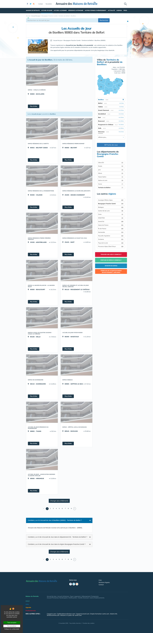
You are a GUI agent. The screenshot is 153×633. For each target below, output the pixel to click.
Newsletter (49, 4)
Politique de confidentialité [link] (11, 629)
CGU (100, 580)
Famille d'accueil (83, 598)
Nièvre (110, 173)
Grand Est (110, 221)
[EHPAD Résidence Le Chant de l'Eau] (76, 223)
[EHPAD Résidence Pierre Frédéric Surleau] (42, 223)
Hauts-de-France (110, 225)
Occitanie (110, 239)
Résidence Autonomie (75, 10)
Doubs (110, 166)
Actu (27, 604)
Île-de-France (110, 228)
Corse (110, 214)
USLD (27, 601)
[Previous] (43, 508)
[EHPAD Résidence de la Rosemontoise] (42, 176)
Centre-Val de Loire (110, 211)
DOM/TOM (110, 218)
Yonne (110, 184)
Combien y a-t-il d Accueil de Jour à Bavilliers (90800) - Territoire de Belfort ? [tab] (55, 520)
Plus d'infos (33, 106)
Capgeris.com (51, 614)
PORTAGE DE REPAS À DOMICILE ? (111, 260)
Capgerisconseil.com (82, 614)
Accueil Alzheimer (60, 10)
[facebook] (27, 4)
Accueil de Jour (46, 10)
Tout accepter (11, 622)
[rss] (33, 4)
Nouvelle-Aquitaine (110, 236)
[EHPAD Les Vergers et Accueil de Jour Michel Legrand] (76, 270)
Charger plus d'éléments (59, 501)
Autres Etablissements (97, 598)
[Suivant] (74, 508)
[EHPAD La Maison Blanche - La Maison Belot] (42, 270)
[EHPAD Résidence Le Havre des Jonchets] (76, 176)
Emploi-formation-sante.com (99, 614)
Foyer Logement (75, 596)
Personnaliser (11, 626)
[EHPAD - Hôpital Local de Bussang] (76, 412)
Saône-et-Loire (110, 180)
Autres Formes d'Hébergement (95, 10)
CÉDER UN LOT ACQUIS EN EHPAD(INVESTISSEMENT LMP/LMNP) (111, 271)
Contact (40, 4)
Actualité (111, 10)
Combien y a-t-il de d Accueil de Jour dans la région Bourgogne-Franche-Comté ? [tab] (56, 544)
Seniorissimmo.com (53, 615)
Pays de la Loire (110, 243)
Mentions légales (104, 582)
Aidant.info (113, 614)
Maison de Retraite (33, 10)
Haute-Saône (110, 177)
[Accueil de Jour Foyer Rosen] (76, 317)
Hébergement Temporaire (90, 596)
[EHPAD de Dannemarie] (42, 364)
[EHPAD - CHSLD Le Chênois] (42, 75)
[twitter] (30, 4)
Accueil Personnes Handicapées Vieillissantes (62, 598)
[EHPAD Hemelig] (76, 364)
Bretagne (110, 207)
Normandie (110, 232)
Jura (110, 170)
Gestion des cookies (88, 623)
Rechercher (104, 20)
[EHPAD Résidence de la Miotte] (42, 128)
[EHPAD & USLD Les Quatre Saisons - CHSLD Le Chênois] (42, 317)
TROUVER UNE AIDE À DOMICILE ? (111, 254)
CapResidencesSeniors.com (66, 614)
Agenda (119, 10)
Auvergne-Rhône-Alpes (110, 200)
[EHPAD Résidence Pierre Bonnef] (76, 128)
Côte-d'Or (110, 162)
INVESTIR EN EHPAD (111, 266)
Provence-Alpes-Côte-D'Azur (110, 246)
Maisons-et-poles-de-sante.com (71, 615)
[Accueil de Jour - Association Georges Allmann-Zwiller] (42, 459)
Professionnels (31, 610)
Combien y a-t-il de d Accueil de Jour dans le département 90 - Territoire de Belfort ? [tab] (57, 537)
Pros (125, 10)
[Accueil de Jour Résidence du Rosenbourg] (42, 412)
